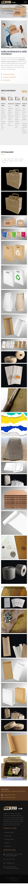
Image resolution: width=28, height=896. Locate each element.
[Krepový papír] (24, 722)
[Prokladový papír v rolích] (24, 563)
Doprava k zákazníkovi (9, 77)
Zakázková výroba (9, 839)
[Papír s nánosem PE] (24, 538)
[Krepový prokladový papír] (24, 440)
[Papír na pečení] (24, 464)
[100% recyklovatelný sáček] (24, 317)
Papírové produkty (9, 832)
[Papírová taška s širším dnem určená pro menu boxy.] (24, 170)
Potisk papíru (8, 835)
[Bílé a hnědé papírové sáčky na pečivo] (24, 661)
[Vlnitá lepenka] (24, 489)
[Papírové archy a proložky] (24, 513)
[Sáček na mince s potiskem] (24, 599)
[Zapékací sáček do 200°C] (24, 292)
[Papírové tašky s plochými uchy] (24, 477)
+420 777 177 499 (9, 795)
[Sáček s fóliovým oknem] (24, 636)
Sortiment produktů (8, 74)
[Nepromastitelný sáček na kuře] (24, 366)
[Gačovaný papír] (24, 759)
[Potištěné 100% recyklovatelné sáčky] (24, 341)
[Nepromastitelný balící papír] (24, 391)
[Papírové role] (24, 354)
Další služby (6, 80)
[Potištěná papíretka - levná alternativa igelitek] (24, 231)
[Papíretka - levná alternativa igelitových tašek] (24, 243)
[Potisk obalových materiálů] (24, 415)
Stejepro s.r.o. (15, 877)
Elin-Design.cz (14, 880)
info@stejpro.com (10, 797)
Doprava (7, 12)
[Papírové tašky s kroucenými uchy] (24, 685)
